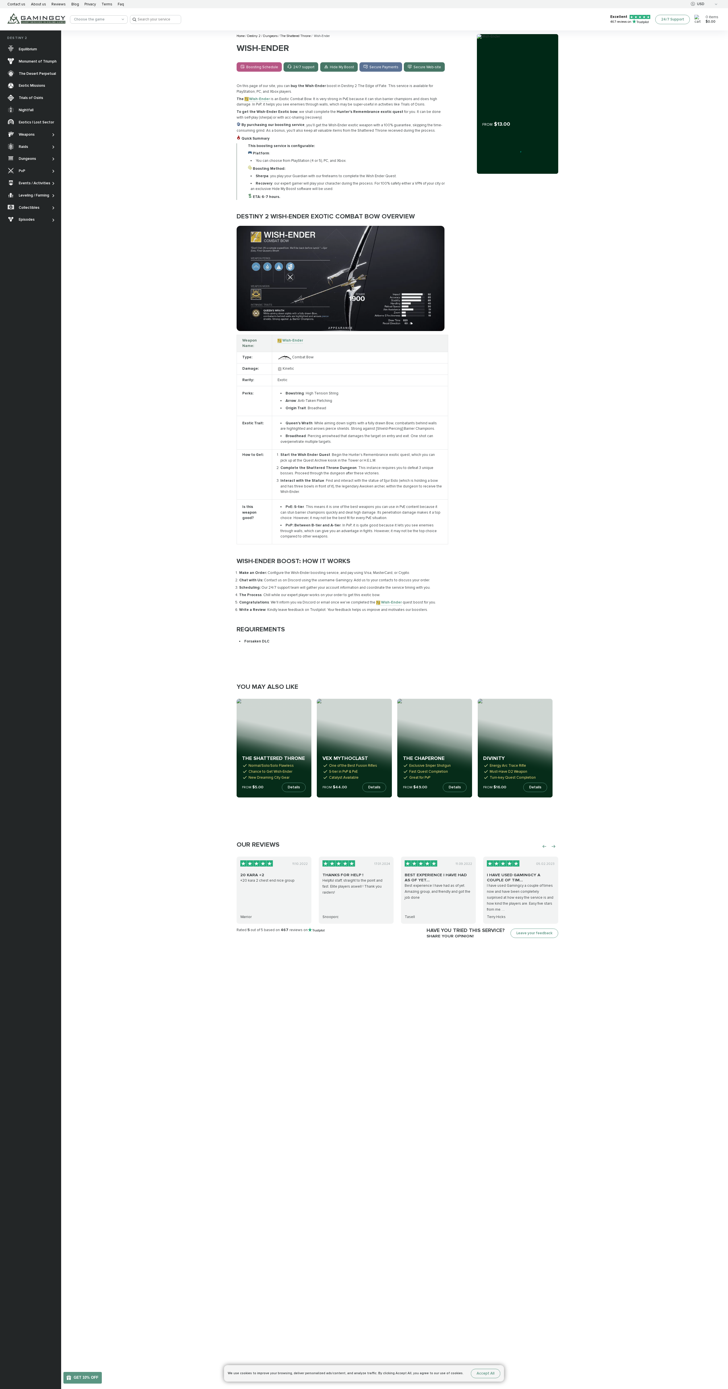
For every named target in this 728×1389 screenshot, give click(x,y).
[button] (718, 1351)
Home (241, 36)
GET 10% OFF (86, 1377)
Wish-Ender (259, 99)
